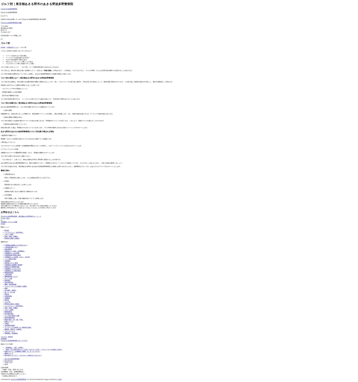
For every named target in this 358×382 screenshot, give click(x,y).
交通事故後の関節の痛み (12, 255)
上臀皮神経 (8, 274)
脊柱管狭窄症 (8, 282)
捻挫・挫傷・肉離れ (11, 236)
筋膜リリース (8, 321)
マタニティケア (9, 331)
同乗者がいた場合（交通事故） (14, 251)
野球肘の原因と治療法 (11, 238)
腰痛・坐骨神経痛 (10, 284)
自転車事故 (8, 249)
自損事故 (7, 261)
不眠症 (6, 323)
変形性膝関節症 (9, 317)
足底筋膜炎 (8, 296)
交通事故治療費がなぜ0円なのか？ (16, 245)
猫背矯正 (7, 280)
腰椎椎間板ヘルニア (11, 276)
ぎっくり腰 (8, 278)
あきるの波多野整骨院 (18, 379)
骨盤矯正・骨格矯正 (11, 333)
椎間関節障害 (8, 272)
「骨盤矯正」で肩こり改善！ (14, 347)
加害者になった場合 (11, 263)
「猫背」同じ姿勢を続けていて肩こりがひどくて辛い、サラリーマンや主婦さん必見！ (33, 349)
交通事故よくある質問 (11, 253)
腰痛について (8, 353)
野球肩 (6, 230)
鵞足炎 (6, 294)
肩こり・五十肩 (9, 292)
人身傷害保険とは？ (11, 247)
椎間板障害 (8, 312)
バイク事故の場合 (10, 259)
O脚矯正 (7, 298)
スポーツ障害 (8, 234)
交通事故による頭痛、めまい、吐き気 (17, 257)
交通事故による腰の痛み (12, 270)
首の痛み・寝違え (10, 290)
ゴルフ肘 (7, 302)
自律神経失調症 (9, 325)
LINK (60, 379)
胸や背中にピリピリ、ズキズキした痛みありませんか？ (23, 355)
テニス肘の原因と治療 (11, 316)
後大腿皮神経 (8, 314)
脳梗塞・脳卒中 (13, 329)
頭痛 (5, 288)
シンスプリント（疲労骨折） (14, 232)
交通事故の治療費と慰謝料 (13, 265)
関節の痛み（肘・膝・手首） (14, 319)
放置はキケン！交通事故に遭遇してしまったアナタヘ (22, 351)
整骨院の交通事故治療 (11, 267)
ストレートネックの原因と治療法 (15, 286)
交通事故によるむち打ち (12, 269)
